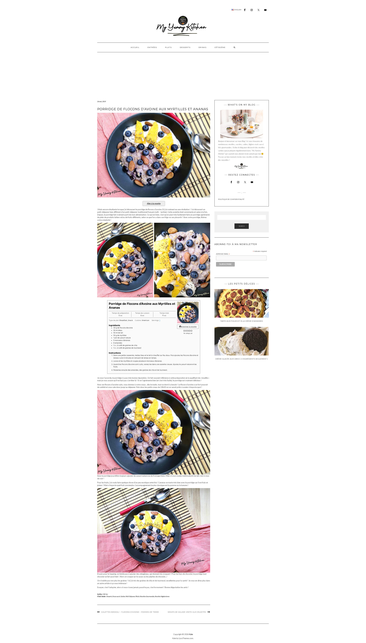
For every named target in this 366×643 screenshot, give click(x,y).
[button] (184, 331)
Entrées (152, 47)
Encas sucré (116, 596)
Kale (191, 634)
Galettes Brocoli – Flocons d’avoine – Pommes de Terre (130, 612)
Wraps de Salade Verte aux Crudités (187, 612)
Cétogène (220, 47)
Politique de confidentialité (231, 199)
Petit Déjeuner (130, 596)
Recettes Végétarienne (162, 596)
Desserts (185, 47)
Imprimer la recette (189, 327)
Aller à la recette (154, 203)
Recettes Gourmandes (147, 596)
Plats (168, 47)
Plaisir (138, 596)
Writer (105, 594)
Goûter (123, 596)
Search (242, 226)
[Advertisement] (183, 74)
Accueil (135, 47)
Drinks (202, 47)
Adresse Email (223, 254)
